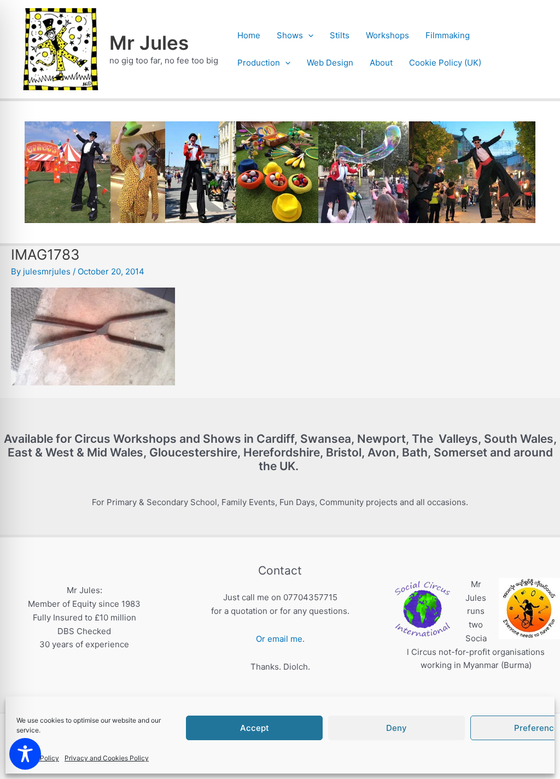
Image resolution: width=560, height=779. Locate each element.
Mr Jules (149, 42)
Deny (396, 728)
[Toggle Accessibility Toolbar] (25, 754)
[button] (308, 35)
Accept (254, 728)
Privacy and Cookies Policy (107, 758)
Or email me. (280, 639)
